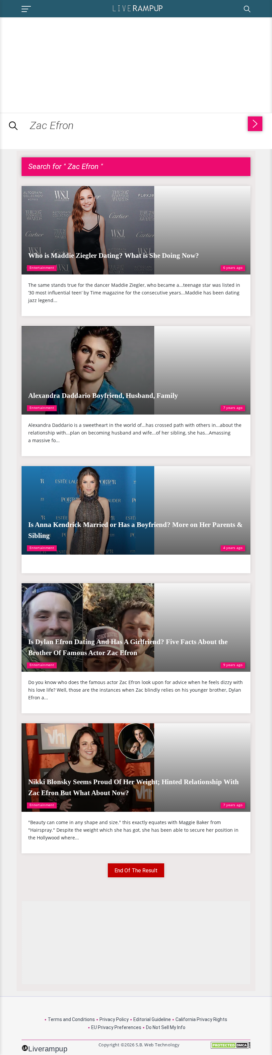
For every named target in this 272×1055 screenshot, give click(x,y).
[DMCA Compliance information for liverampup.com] (230, 1047)
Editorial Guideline (152, 1019)
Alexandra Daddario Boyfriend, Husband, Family (103, 396)
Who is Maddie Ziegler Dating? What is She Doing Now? (113, 256)
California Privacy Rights (201, 1019)
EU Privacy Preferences (116, 1027)
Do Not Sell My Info (165, 1027)
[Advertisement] (55, 63)
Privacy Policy (114, 1019)
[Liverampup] (138, 8)
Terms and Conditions (71, 1019)
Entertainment (42, 267)
